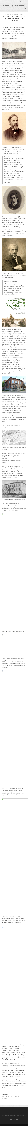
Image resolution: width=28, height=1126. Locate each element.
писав (7, 26)
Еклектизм (13, 1096)
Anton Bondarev (17, 14)
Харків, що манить (13, 5)
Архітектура (5, 1096)
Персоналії (5, 1098)
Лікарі (19, 1096)
